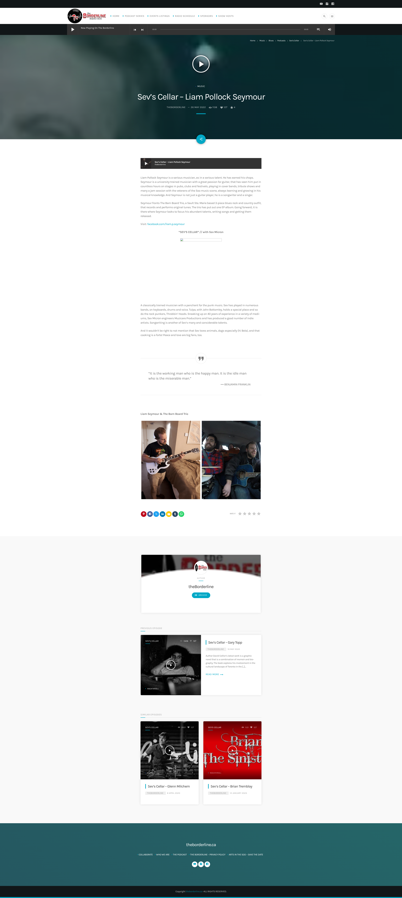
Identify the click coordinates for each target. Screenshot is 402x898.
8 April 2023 (173, 793)
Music (262, 41)
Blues (271, 41)
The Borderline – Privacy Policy (207, 854)
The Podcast (180, 854)
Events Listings (160, 16)
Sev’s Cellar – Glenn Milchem (169, 786)
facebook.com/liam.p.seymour (166, 224)
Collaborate (146, 854)
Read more (214, 674)
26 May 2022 (198, 107)
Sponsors (206, 16)
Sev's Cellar (294, 41)
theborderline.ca (194, 891)
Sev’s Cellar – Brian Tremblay (231, 786)
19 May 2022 (234, 649)
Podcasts (281, 41)
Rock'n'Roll (153, 689)
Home (116, 16)
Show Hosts (226, 16)
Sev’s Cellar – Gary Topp (225, 642)
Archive (200, 595)
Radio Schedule (185, 16)
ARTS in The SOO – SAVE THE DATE (246, 854)
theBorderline (176, 107)
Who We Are (163, 854)
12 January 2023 (238, 793)
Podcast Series (134, 16)
